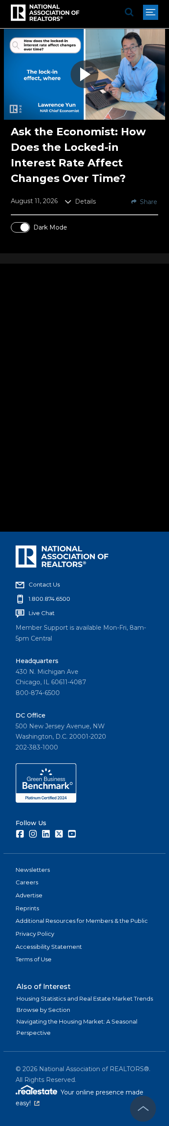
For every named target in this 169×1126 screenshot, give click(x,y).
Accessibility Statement (49, 946)
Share (148, 201)
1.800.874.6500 (49, 598)
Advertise (29, 895)
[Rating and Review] (46, 800)
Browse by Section (43, 1009)
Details (85, 201)
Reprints (27, 908)
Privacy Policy (35, 933)
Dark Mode (50, 227)
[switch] (20, 227)
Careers (27, 882)
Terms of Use (34, 959)
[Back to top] (143, 1109)
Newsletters (33, 869)
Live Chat (42, 612)
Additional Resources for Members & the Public (82, 920)
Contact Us (44, 584)
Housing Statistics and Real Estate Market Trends (84, 998)
